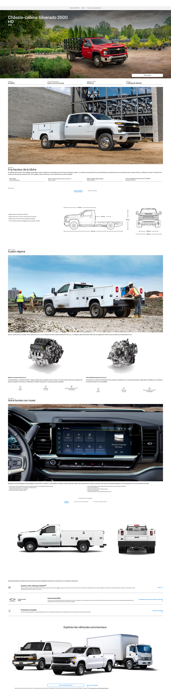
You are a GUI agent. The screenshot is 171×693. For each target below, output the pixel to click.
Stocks (83, 8)
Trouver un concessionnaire (94, 8)
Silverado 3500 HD (74, 8)
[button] (14, 83)
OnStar (58, 587)
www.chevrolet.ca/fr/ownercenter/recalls (99, 688)
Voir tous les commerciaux (65, 685)
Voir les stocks (147, 75)
